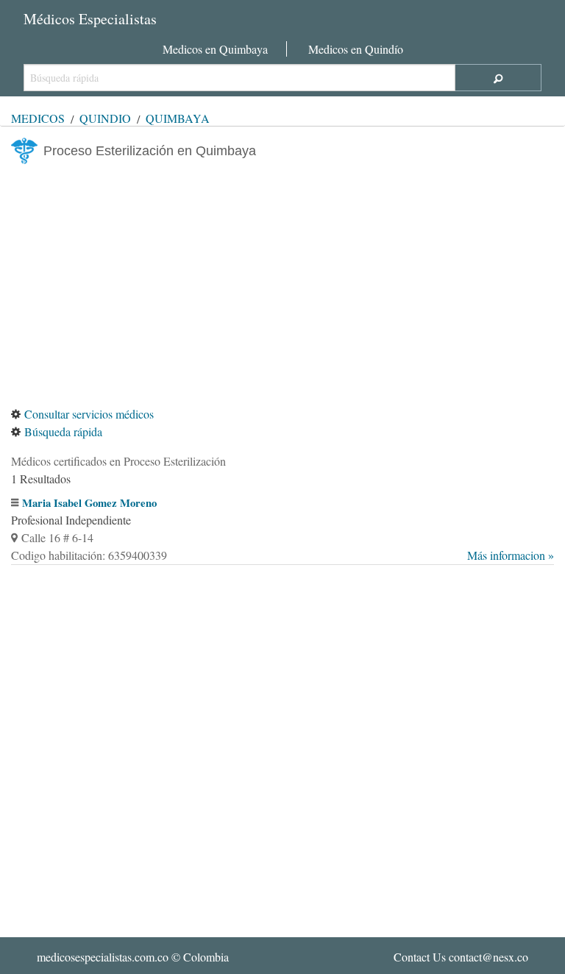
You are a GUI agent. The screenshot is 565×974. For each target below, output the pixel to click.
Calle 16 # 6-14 (57, 537)
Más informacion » (510, 555)
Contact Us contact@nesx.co (461, 956)
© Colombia (133, 956)
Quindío (105, 118)
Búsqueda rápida (63, 431)
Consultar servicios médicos (89, 414)
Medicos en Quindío (355, 49)
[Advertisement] (282, 285)
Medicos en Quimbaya (215, 49)
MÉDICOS (38, 118)
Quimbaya (178, 118)
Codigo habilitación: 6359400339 (282, 555)
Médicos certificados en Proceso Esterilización (118, 461)
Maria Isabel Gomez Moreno (89, 503)
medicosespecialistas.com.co (102, 956)
